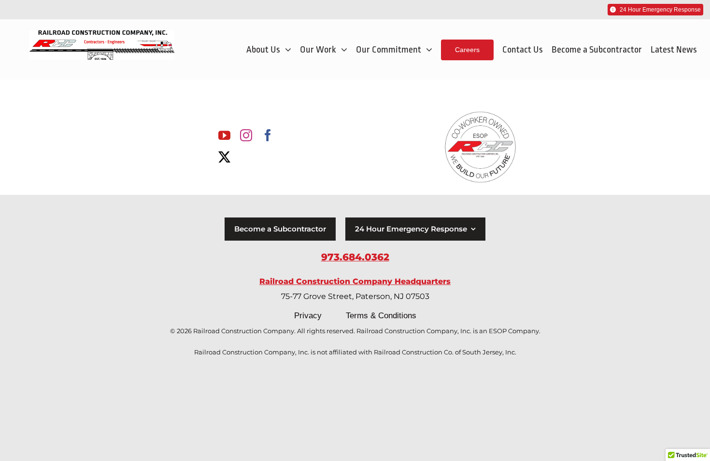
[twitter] (224, 157)
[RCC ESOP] (480, 113)
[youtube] (224, 135)
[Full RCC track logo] (101, 35)
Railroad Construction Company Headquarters (355, 281)
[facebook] (268, 135)
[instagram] (246, 135)
